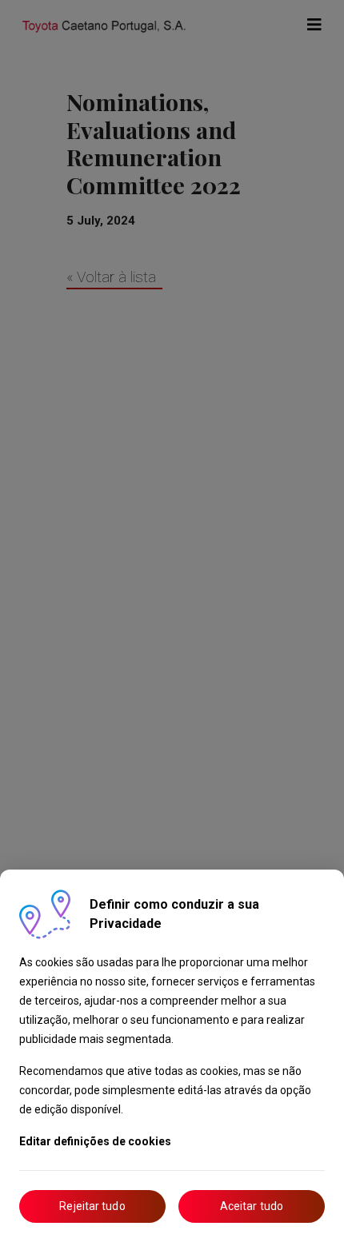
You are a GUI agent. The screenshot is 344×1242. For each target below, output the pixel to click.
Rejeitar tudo (92, 1206)
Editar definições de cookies (95, 1141)
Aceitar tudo (251, 1206)
